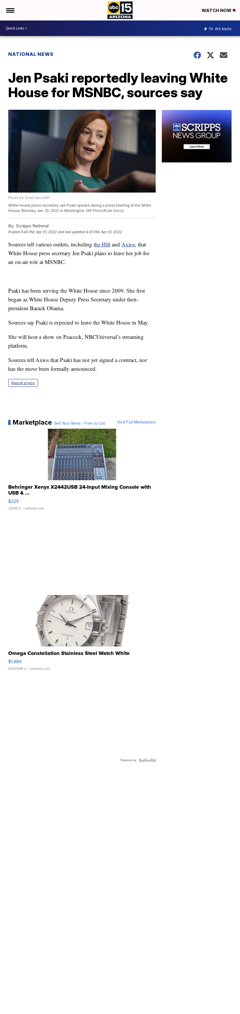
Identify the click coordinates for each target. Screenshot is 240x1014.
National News (31, 54)
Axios (128, 244)
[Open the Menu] (9, 10)
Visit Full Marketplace (136, 422)
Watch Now (217, 10)
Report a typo (23, 383)
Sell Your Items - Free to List (79, 423)
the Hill (102, 244)
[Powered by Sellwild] (147, 760)
